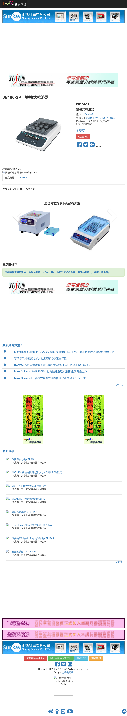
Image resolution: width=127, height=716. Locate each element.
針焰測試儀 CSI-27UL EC (24, 551)
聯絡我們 (96, 658)
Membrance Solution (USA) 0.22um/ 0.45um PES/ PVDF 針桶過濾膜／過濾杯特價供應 (64, 351)
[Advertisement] (63, 48)
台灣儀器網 (67, 672)
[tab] (9, 177)
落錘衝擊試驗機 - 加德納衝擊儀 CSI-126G (33, 538)
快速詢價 (83, 136)
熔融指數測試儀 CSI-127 (24, 512)
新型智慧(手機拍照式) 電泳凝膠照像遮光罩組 (40, 358)
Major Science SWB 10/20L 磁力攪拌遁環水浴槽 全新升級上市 (50, 371)
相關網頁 (80, 130)
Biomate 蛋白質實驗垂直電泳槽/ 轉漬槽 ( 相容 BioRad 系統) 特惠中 (53, 365)
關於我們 (81, 658)
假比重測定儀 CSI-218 (23, 459)
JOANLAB (88, 114)
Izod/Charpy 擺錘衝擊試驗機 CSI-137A (32, 525)
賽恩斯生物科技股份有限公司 (100, 117)
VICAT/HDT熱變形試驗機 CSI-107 (29, 498)
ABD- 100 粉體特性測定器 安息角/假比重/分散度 (37, 472)
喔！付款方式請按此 (60, 658)
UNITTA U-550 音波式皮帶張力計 (29, 485)
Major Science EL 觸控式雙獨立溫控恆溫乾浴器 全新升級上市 (50, 378)
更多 (120, 384)
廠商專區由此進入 (35, 658)
